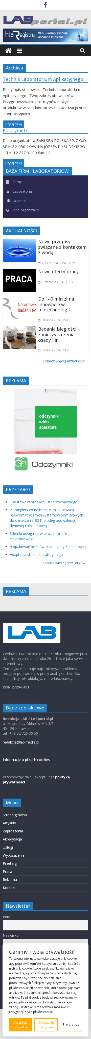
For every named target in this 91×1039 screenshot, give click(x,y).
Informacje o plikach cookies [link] (26, 759)
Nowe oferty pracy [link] (58, 271)
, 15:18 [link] (56, 320)
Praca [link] (7, 871)
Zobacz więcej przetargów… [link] (65, 562)
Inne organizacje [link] (26, 210)
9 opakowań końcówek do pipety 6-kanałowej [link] (48, 546)
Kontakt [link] (9, 887)
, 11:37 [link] (57, 282)
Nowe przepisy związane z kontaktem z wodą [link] (62, 246)
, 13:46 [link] (56, 350)
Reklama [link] (10, 879)
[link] (45, 5)
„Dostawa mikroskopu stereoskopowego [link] (43, 502)
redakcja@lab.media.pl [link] (21, 742)
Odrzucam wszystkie (46, 1024)
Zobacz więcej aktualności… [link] (65, 361)
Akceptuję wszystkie (20, 1024)
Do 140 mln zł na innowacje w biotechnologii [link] (56, 304)
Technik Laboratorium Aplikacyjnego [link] (43, 79)
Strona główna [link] (15, 814)
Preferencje (71, 1024)
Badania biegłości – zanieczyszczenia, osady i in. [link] (59, 334)
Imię (6, 916)
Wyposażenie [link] (14, 855)
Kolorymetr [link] (15, 130)
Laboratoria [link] (22, 191)
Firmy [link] (17, 181)
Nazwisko (11, 935)
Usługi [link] (8, 847)
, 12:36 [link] (58, 263)
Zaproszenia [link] (13, 831)
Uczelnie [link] (19, 200)
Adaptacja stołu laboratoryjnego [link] (36, 554)
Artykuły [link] (9, 823)
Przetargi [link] (10, 863)
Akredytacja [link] (12, 839)
